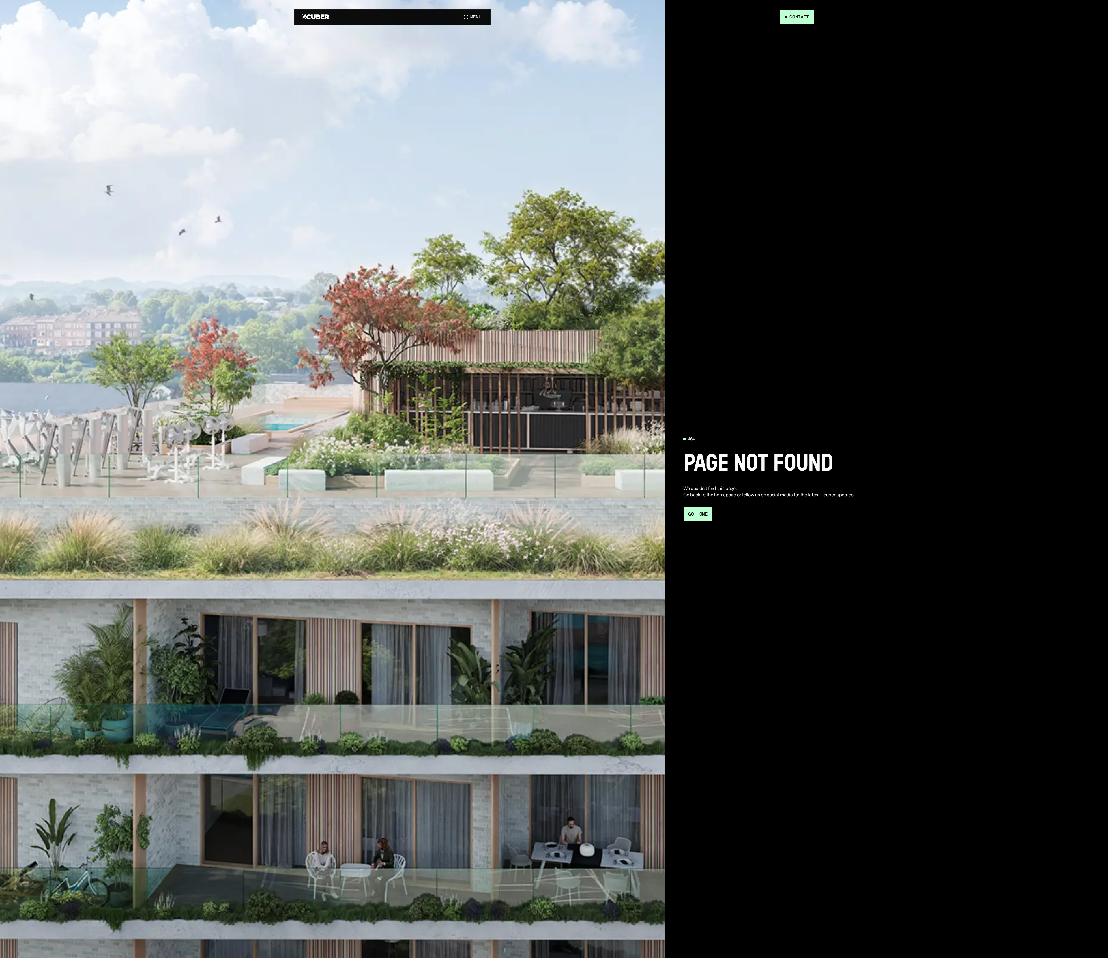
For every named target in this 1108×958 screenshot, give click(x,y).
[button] (473, 17)
